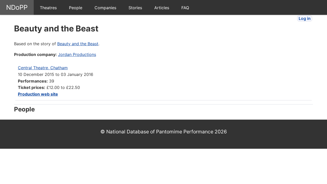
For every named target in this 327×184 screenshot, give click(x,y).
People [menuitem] (75, 7)
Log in (305, 18)
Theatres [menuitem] (48, 7)
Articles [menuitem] (161, 7)
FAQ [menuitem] (185, 7)
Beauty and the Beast (77, 43)
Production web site (38, 94)
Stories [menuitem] (135, 7)
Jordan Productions (77, 54)
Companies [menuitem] (105, 7)
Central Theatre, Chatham (43, 67)
